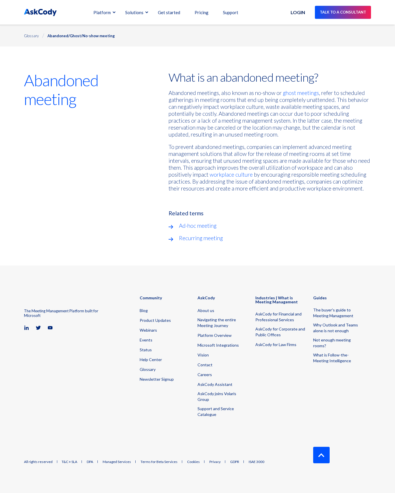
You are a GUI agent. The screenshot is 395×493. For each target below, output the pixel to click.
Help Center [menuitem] (151, 359)
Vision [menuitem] (203, 354)
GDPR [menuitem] (234, 462)
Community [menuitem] (151, 298)
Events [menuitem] (146, 339)
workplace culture (231, 174)
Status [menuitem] (146, 349)
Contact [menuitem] (205, 364)
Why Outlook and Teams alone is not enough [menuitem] (335, 327)
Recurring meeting (201, 238)
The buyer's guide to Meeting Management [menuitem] (333, 312)
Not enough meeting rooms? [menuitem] (332, 342)
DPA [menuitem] (90, 462)
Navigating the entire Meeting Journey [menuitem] (217, 322)
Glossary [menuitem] (148, 369)
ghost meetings (301, 92)
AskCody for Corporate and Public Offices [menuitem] (280, 331)
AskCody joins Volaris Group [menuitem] (217, 396)
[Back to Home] (40, 12)
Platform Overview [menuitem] (215, 335)
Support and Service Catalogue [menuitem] (216, 411)
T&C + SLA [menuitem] (69, 462)
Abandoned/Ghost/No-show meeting (81, 35)
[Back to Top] (321, 455)
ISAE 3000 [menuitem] (256, 462)
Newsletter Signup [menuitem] (157, 379)
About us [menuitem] (206, 310)
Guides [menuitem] (320, 298)
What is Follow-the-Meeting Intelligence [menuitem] (332, 357)
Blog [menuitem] (144, 310)
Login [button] (298, 12)
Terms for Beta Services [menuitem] (159, 462)
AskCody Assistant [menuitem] (215, 384)
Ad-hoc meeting (198, 225)
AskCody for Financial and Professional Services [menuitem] (278, 316)
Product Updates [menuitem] (155, 320)
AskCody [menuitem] (206, 298)
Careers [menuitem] (205, 374)
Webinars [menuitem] (148, 330)
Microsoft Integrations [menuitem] (218, 345)
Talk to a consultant (343, 12)
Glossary (31, 35)
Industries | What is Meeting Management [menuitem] (276, 300)
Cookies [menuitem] (193, 462)
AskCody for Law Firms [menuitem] (275, 344)
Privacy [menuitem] (215, 462)
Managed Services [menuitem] (117, 462)
